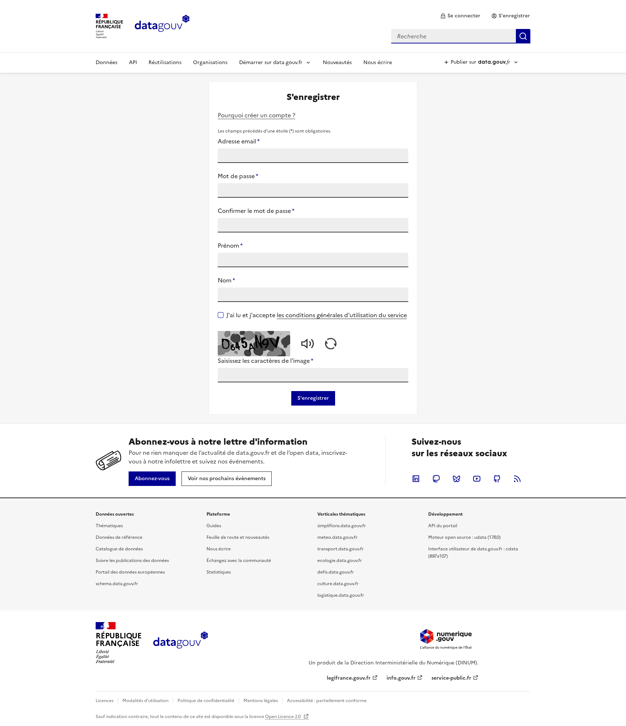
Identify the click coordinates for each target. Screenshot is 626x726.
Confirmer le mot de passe (256, 210)
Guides (213, 526)
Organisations (210, 62)
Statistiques (218, 572)
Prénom (230, 245)
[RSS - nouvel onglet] (517, 478)
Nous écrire (377, 62)
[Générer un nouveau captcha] (330, 343)
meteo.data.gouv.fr (337, 537)
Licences (104, 700)
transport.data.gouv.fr (340, 549)
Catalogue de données (119, 549)
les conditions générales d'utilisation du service (342, 315)
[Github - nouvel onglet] (497, 478)
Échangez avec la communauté (238, 560)
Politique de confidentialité (206, 700)
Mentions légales (260, 700)
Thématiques (109, 526)
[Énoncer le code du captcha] (307, 343)
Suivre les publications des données (132, 560)
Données (106, 62)
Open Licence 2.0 (283, 716)
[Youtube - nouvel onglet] (477, 478)
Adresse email (239, 141)
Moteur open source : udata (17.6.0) (464, 537)
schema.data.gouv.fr (117, 583)
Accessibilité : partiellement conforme (327, 700)
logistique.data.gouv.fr (340, 595)
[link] (460, 16)
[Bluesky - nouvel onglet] (456, 478)
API (133, 62)
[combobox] (460, 36)
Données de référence (119, 537)
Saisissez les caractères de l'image (265, 360)
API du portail (442, 526)
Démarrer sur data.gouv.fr (270, 62)
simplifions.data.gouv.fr (341, 526)
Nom (226, 280)
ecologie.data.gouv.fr (339, 560)
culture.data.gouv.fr (338, 583)
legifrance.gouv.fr (349, 678)
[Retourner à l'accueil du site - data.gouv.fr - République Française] (180, 642)
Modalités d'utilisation (145, 700)
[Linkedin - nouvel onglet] (416, 478)
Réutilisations (165, 62)
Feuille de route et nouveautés (237, 537)
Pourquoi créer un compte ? (256, 115)
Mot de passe (238, 176)
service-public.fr (451, 678)
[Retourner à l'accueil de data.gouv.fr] (162, 25)
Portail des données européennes (130, 572)
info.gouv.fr (401, 678)
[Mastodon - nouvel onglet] (436, 478)
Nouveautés (337, 62)
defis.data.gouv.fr (335, 572)
